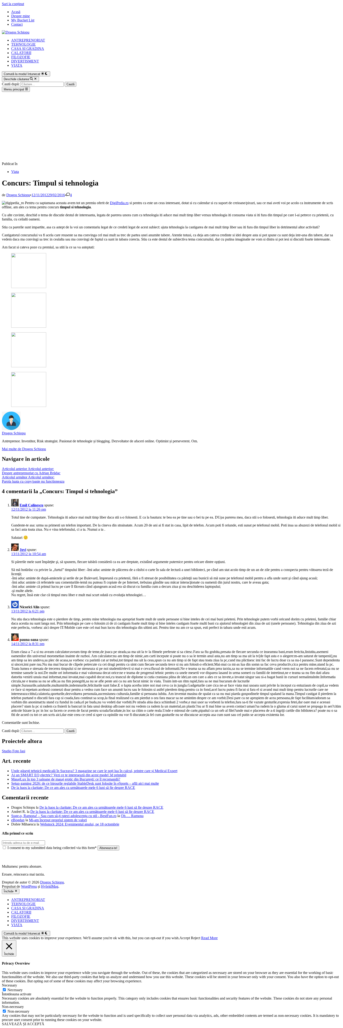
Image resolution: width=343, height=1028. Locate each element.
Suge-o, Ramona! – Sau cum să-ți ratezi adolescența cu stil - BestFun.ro (63, 816)
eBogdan (17, 820)
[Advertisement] (172, 126)
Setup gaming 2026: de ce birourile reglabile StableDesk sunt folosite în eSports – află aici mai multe (85, 783)
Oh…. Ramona (132, 816)
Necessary (15, 990)
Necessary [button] (9, 985)
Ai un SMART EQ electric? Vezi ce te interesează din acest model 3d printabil (68, 775)
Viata (15, 172)
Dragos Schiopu (18, 195)
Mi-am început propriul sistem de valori (58, 820)
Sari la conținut (13, 4)
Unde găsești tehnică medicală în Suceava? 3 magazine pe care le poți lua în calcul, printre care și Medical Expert (94, 771)
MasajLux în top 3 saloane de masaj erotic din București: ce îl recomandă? (65, 779)
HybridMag (49, 886)
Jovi (23, 550)
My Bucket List (22, 20)
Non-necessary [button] (13, 1007)
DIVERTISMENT (25, 61)
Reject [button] (195, 938)
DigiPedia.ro (119, 203)
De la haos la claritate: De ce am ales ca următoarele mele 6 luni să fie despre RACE (73, 788)
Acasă (15, 12)
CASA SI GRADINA (27, 49)
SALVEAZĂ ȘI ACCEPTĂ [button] (23, 1024)
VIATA (16, 65)
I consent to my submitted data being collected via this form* (52, 848)
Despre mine (20, 16)
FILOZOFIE (20, 57)
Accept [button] (184, 938)
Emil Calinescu (31, 505)
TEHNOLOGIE (23, 44)
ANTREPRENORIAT (28, 40)
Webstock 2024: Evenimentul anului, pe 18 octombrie (79, 824)
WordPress (29, 886)
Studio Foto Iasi (13, 751)
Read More (209, 938)
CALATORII (21, 53)
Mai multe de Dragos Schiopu (24, 449)
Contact (17, 24)
